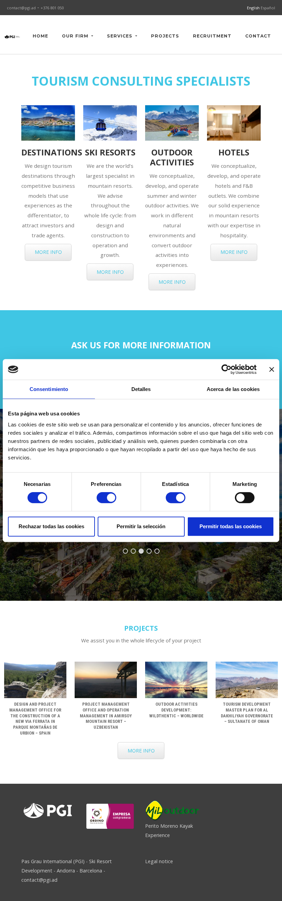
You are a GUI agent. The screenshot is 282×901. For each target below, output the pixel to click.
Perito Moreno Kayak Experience (169, 830)
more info (48, 252)
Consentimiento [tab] (49, 389)
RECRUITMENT (212, 36)
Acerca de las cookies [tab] (233, 389)
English (254, 7)
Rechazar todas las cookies (51, 526)
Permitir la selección (141, 526)
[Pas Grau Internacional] (12, 36)
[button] (125, 551)
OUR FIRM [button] (76, 36)
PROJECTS (165, 36)
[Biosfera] (110, 816)
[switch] (106, 497)
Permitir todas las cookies (230, 526)
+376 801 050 (52, 7)
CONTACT (258, 36)
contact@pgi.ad (21, 7)
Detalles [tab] (141, 389)
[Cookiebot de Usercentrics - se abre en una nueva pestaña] (226, 369)
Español (268, 7)
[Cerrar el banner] (271, 369)
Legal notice (159, 861)
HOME (40, 36)
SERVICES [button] (120, 36)
